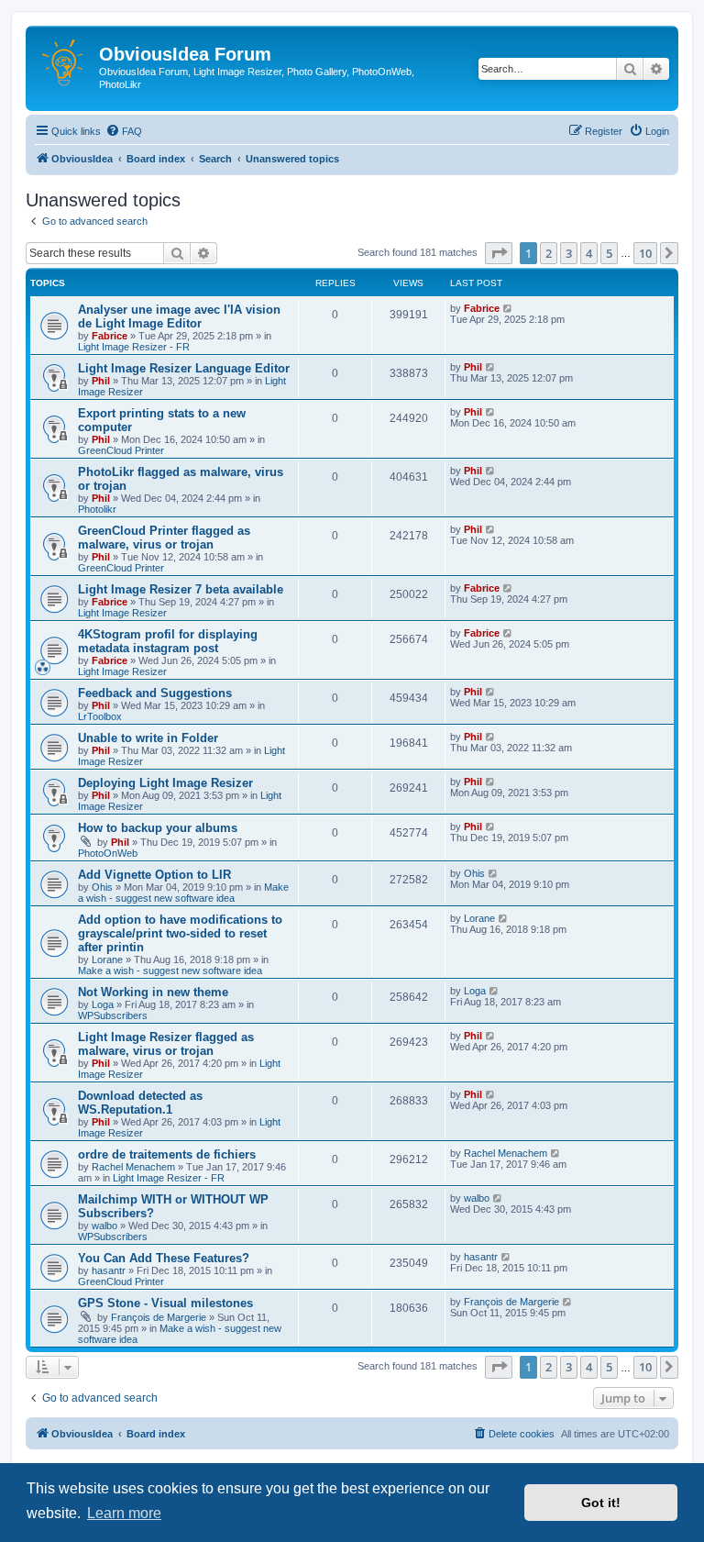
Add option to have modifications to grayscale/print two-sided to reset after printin (180, 933)
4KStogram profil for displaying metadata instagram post (168, 641)
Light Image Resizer (122, 612)
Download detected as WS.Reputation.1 (140, 1102)
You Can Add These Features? (163, 1258)
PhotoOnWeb (108, 853)
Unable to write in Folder (148, 738)
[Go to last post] (508, 308)
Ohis (102, 887)
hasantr (109, 1270)
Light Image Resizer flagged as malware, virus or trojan (166, 1044)
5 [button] (609, 253)
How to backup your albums (157, 828)
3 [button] (569, 253)
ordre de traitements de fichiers (167, 1154)
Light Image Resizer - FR (134, 346)
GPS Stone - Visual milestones (165, 1303)
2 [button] (548, 253)
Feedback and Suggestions (155, 693)
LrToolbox (100, 716)
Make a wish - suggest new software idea (183, 893)
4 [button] (589, 253)
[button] (498, 253)
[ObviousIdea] (64, 59)
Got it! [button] (601, 1502)
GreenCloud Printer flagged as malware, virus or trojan (164, 537)
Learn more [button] (124, 1513)
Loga (103, 1004)
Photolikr (97, 509)
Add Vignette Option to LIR (154, 875)
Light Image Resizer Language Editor (184, 368)
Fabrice (109, 335)
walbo (104, 1225)
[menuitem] (123, 131)
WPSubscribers (113, 1015)
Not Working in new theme (153, 992)
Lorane (107, 959)
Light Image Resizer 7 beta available (180, 589)
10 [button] (645, 253)
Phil (101, 380)
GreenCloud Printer (121, 450)
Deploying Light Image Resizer (165, 783)
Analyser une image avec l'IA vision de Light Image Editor (179, 316)
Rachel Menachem (133, 1166)
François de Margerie (158, 1317)
